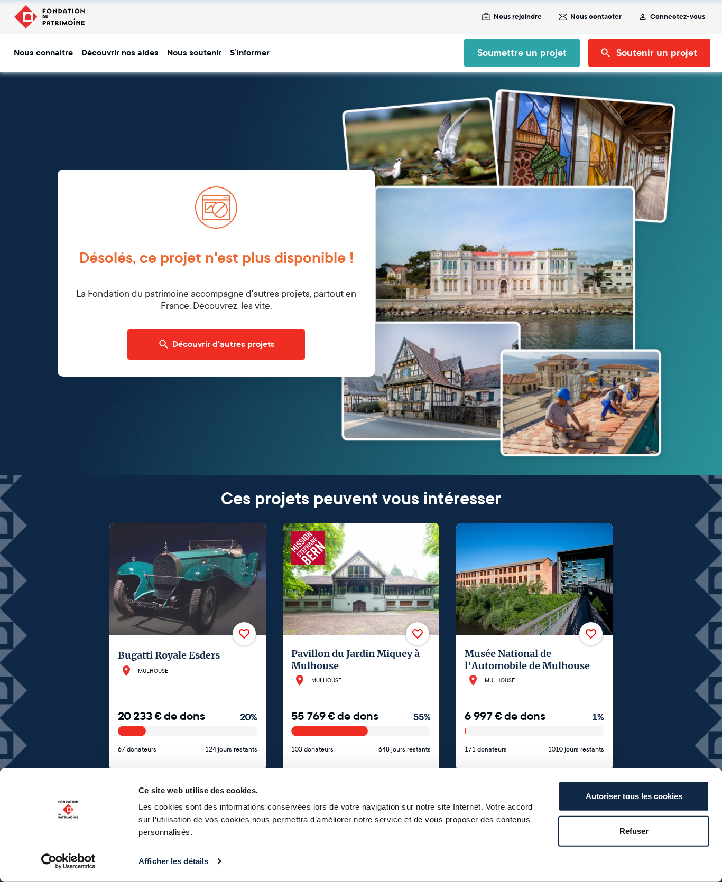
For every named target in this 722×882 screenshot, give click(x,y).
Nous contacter (596, 17)
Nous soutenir (194, 53)
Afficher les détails (173, 861)
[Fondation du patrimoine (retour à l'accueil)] (49, 17)
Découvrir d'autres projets (223, 344)
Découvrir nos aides (120, 53)
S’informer (250, 53)
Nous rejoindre (518, 17)
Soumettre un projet (522, 52)
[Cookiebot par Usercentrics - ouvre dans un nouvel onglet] (68, 861)
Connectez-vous (677, 17)
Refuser (634, 830)
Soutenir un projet (656, 52)
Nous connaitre (43, 53)
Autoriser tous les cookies (634, 796)
